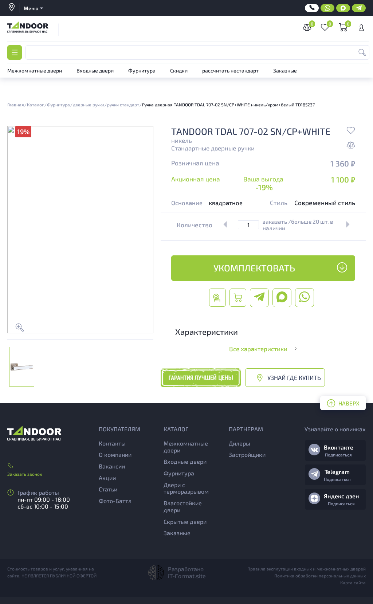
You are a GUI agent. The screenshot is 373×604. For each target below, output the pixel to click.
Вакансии (112, 466)
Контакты (112, 443)
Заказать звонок (24, 473)
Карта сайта (353, 582)
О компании (115, 454)
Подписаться (338, 454)
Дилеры (239, 443)
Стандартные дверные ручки (213, 148)
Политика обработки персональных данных (320, 575)
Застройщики (247, 454)
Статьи (108, 489)
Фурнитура (179, 473)
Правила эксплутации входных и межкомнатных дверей (306, 568)
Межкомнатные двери (186, 447)
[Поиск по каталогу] (362, 52)
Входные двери (185, 461)
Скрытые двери (185, 521)
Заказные (177, 532)
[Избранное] (350, 131)
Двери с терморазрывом (186, 488)
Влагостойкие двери (183, 506)
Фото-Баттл (115, 500)
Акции (107, 477)
